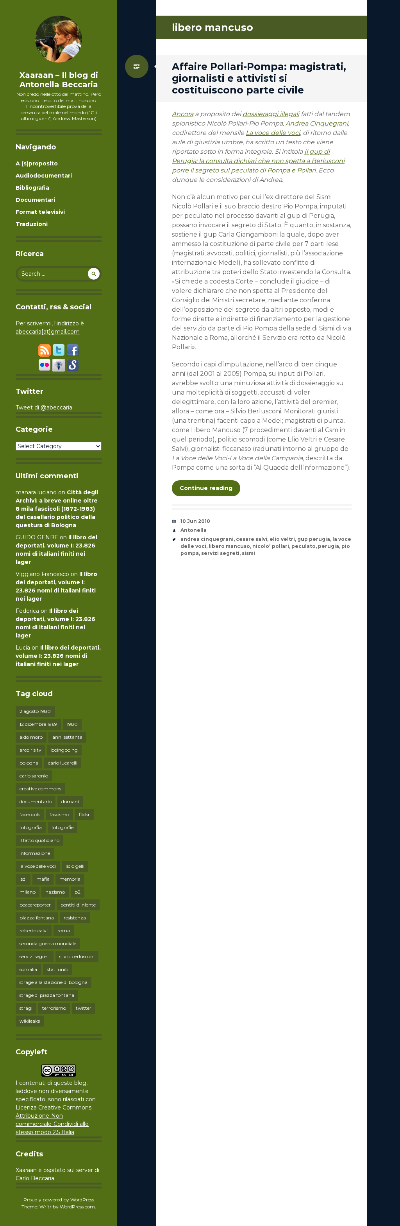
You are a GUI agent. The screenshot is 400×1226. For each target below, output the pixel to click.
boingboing (64, 750)
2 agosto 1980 (35, 711)
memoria (69, 879)
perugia (328, 546)
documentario (36, 801)
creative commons (40, 789)
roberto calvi (34, 930)
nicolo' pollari (270, 546)
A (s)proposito (37, 163)
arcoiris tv (30, 750)
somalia (28, 969)
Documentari (35, 199)
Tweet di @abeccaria (44, 407)
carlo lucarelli (62, 763)
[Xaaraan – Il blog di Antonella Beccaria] (59, 39)
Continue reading (206, 488)
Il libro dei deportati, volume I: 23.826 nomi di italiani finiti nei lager (58, 656)
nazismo (55, 892)
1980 (72, 724)
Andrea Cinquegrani (317, 123)
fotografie (62, 827)
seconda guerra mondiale (48, 943)
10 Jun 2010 (195, 521)
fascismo (59, 814)
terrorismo (54, 1008)
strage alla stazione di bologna (54, 982)
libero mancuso (229, 546)
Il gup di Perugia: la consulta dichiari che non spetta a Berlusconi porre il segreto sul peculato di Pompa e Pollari (258, 161)
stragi (26, 1008)
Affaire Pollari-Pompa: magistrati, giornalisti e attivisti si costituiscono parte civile (259, 78)
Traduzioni (32, 224)
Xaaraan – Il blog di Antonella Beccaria (59, 79)
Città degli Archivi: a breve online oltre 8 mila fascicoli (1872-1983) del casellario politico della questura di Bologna (57, 509)
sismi (248, 553)
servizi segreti (35, 956)
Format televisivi (40, 211)
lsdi (23, 879)
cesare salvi (251, 539)
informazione (35, 853)
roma (63, 930)
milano (28, 892)
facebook (30, 814)
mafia (43, 879)
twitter (83, 1008)
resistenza (75, 918)
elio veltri (282, 539)
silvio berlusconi (77, 956)
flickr (84, 814)
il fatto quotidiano (39, 840)
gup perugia (313, 539)
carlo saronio (34, 776)
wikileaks (30, 1021)
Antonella (193, 530)
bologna (29, 763)
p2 (77, 892)
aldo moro (31, 737)
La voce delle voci (273, 132)
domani (70, 801)
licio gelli (75, 866)
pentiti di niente (78, 905)
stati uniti (57, 969)
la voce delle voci (38, 866)
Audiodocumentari (44, 175)
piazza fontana (37, 918)
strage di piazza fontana (47, 995)
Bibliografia (32, 187)
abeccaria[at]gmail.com (48, 331)
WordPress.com (77, 1207)
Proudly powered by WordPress (58, 1200)
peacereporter (35, 905)
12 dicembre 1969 (38, 724)
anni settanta (67, 737)
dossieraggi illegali (271, 114)
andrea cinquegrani (207, 539)
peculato (303, 546)
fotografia (31, 827)
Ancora (182, 114)
